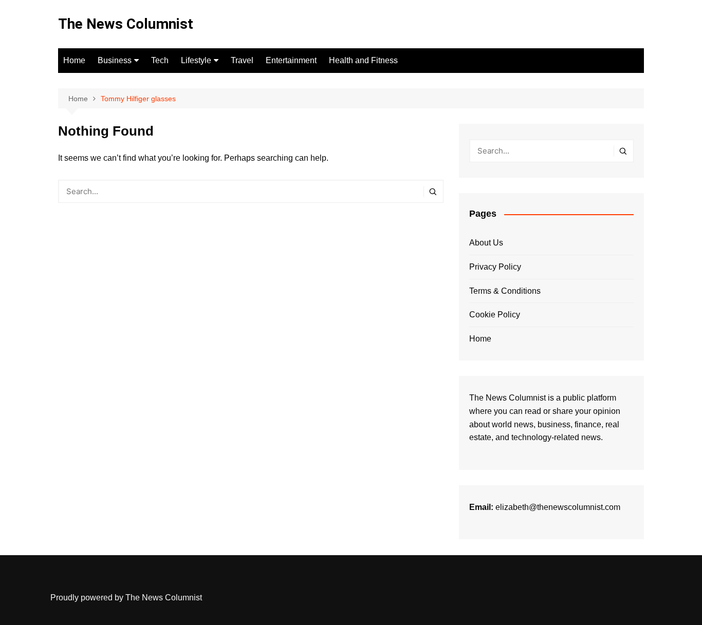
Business (115, 60)
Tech (160, 60)
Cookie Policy (494, 314)
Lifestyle (196, 60)
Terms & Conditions (505, 291)
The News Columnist (125, 23)
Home (74, 60)
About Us (486, 242)
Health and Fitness (363, 60)
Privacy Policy (495, 266)
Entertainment (291, 60)
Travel (242, 60)
